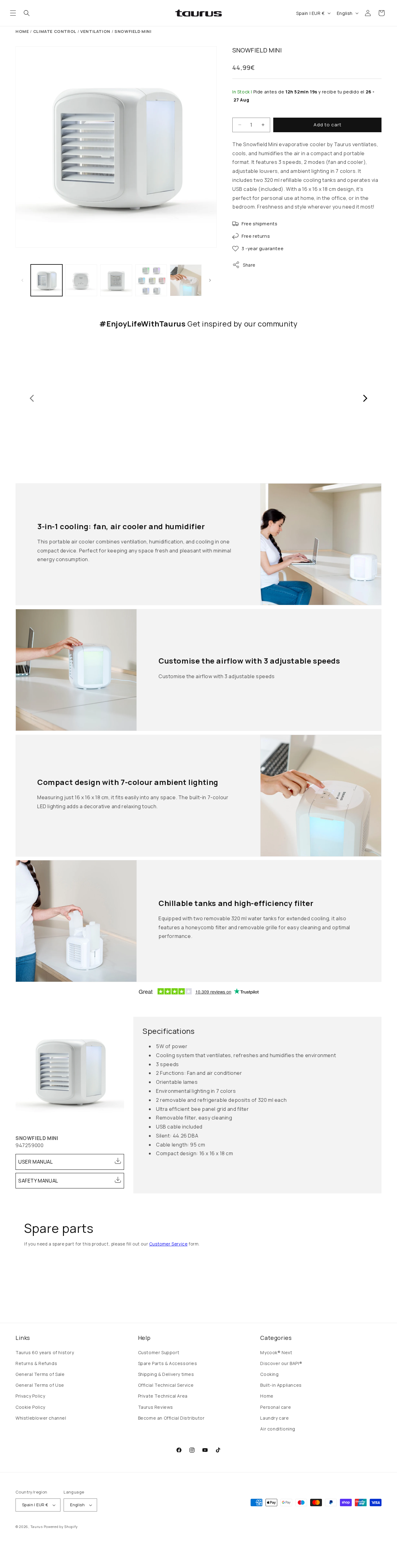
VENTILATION (95, 31)
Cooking (269, 1374)
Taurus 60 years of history (45, 1352)
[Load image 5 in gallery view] (186, 280)
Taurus (36, 1526)
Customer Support (159, 1352)
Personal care (275, 1407)
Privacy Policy (30, 1396)
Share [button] (249, 265)
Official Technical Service (166, 1385)
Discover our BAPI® (281, 1363)
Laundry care (274, 1418)
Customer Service (168, 1244)
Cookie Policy (30, 1407)
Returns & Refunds (36, 1363)
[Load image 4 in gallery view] (151, 280)
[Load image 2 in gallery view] (81, 280)
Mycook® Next (276, 1352)
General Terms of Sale (40, 1374)
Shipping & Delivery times (166, 1374)
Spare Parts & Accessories (167, 1363)
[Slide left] (22, 280)
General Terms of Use (40, 1385)
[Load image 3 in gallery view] (116, 280)
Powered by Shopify (61, 1526)
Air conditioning (277, 1429)
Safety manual (38, 1180)
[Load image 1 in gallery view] (46, 280)
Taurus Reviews (155, 1407)
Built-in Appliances (280, 1385)
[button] (13, 13)
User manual (35, 1161)
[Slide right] (210, 280)
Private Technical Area (163, 1396)
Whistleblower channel (41, 1418)
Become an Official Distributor (171, 1418)
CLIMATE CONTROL (54, 31)
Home (22, 31)
